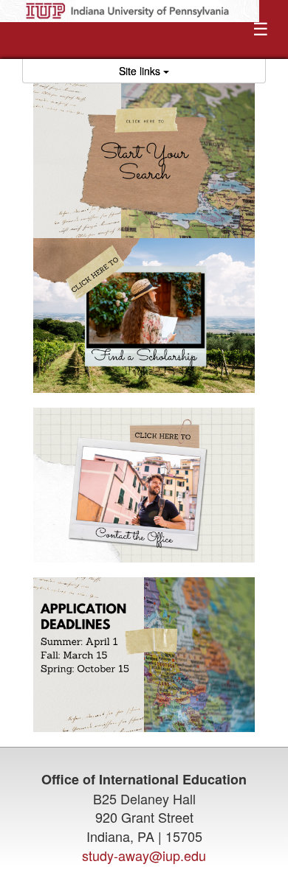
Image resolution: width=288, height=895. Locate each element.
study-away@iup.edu (144, 855)
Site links (141, 70)
